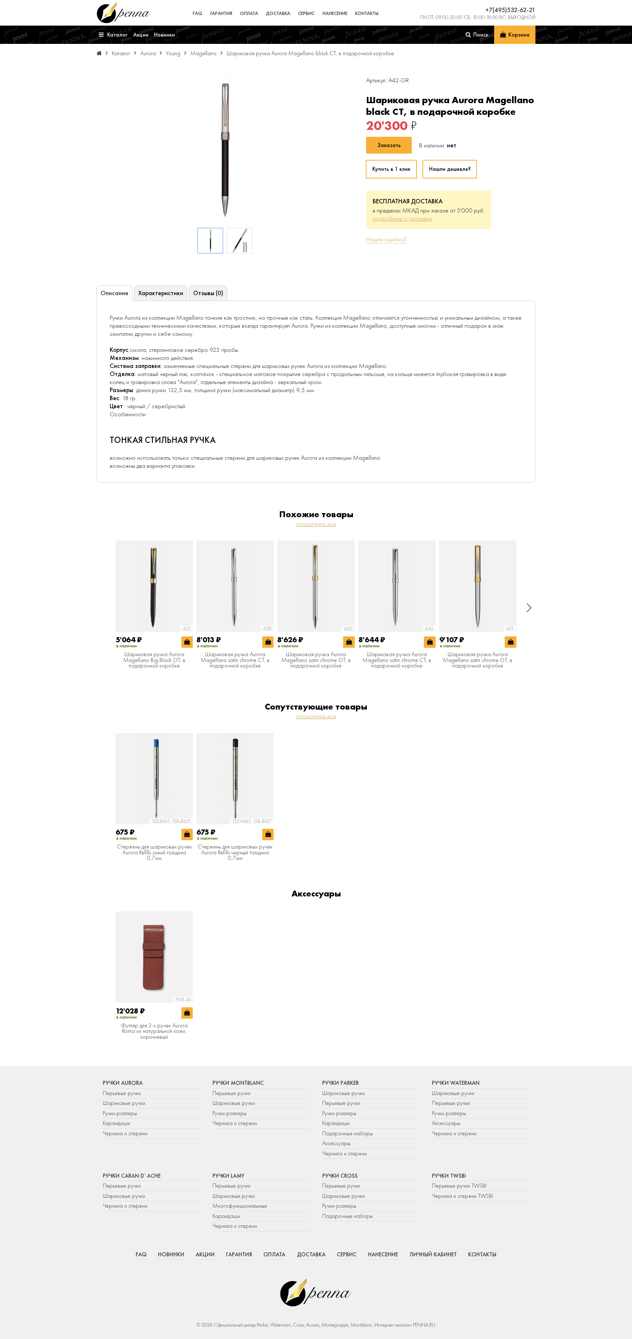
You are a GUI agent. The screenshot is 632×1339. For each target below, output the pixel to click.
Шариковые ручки (124, 1103)
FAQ (197, 13)
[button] (529, 607)
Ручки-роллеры (120, 1113)
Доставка (278, 13)
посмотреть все (316, 524)
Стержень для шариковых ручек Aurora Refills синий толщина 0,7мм (154, 852)
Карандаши (116, 1123)
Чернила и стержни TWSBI (462, 1196)
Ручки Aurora (123, 1083)
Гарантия (221, 13)
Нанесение (335, 13)
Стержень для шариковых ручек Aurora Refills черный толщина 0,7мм (235, 852)
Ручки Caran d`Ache (132, 1176)
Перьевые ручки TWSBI (459, 1185)
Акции (205, 1254)
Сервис (306, 13)
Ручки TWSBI (449, 1176)
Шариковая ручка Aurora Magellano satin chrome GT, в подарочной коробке (316, 660)
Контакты (367, 13)
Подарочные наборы (347, 1133)
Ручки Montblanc (238, 1083)
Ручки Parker (340, 1083)
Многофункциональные (240, 1206)
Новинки (171, 1254)
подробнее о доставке (402, 218)
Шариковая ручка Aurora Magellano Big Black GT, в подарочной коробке (154, 660)
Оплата (249, 13)
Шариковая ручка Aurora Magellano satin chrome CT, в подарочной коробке (235, 660)
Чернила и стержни (125, 1133)
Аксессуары (336, 1143)
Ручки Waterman (455, 1083)
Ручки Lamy (228, 1176)
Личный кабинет (433, 1254)
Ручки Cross (340, 1176)
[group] (225, 148)
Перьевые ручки (122, 1093)
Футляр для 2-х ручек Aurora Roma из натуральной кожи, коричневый (154, 1031)
